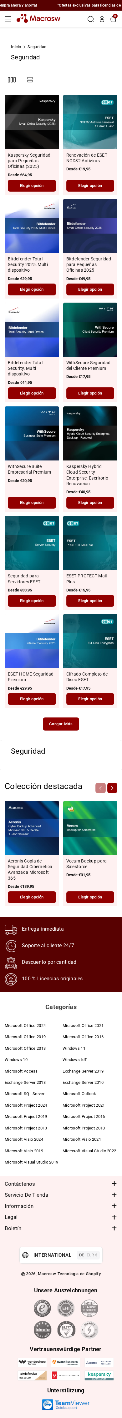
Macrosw (47, 1273)
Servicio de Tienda (26, 1195)
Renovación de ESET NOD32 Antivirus (86, 158)
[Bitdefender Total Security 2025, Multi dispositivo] (32, 226)
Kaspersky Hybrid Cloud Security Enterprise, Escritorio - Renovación (88, 475)
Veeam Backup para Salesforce (86, 863)
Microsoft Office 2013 (25, 1048)
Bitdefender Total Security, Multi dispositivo (25, 368)
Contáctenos (20, 1184)
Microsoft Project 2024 (26, 1105)
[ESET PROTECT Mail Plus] (90, 543)
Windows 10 (16, 1059)
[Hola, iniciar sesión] (102, 19)
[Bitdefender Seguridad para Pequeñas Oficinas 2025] (90, 226)
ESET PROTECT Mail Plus (86, 578)
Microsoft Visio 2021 (82, 1139)
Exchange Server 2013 (25, 1082)
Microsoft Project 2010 (84, 1128)
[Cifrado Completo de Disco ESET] (90, 641)
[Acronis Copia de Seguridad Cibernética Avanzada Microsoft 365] (32, 828)
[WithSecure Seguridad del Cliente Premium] (90, 330)
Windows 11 (74, 1048)
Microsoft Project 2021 (84, 1105)
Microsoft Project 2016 (84, 1116)
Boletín (13, 1228)
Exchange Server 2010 (83, 1082)
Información (19, 1206)
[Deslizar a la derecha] (112, 788)
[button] (10, 19)
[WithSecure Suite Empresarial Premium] (32, 433)
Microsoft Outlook (79, 1093)
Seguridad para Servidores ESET (24, 578)
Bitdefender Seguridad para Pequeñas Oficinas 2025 (88, 264)
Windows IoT (75, 1059)
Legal (11, 1217)
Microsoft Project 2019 (26, 1116)
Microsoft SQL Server (24, 1093)
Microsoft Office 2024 (25, 1025)
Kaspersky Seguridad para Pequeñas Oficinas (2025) (29, 161)
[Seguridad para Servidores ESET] (32, 543)
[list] (30, 80)
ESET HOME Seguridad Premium (31, 676)
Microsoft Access (21, 1071)
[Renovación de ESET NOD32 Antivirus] (90, 122)
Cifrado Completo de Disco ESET (87, 676)
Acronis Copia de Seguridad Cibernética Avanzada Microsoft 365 (30, 869)
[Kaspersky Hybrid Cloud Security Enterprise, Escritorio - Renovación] (90, 433)
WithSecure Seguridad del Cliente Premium (88, 365)
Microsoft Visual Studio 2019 (31, 1162)
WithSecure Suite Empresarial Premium (29, 469)
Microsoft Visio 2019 (24, 1151)
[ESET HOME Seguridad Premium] (32, 641)
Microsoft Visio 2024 (24, 1139)
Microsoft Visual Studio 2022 (89, 1151)
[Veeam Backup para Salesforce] (90, 828)
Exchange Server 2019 (83, 1071)
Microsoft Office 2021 (83, 1025)
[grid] (12, 80)
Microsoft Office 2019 (25, 1036)
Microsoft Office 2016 (83, 1036)
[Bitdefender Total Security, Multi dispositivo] (32, 330)
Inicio (16, 46)
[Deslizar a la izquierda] (100, 788)
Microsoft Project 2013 (26, 1128)
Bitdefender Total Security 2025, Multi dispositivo (28, 264)
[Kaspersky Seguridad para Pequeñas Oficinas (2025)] (32, 122)
